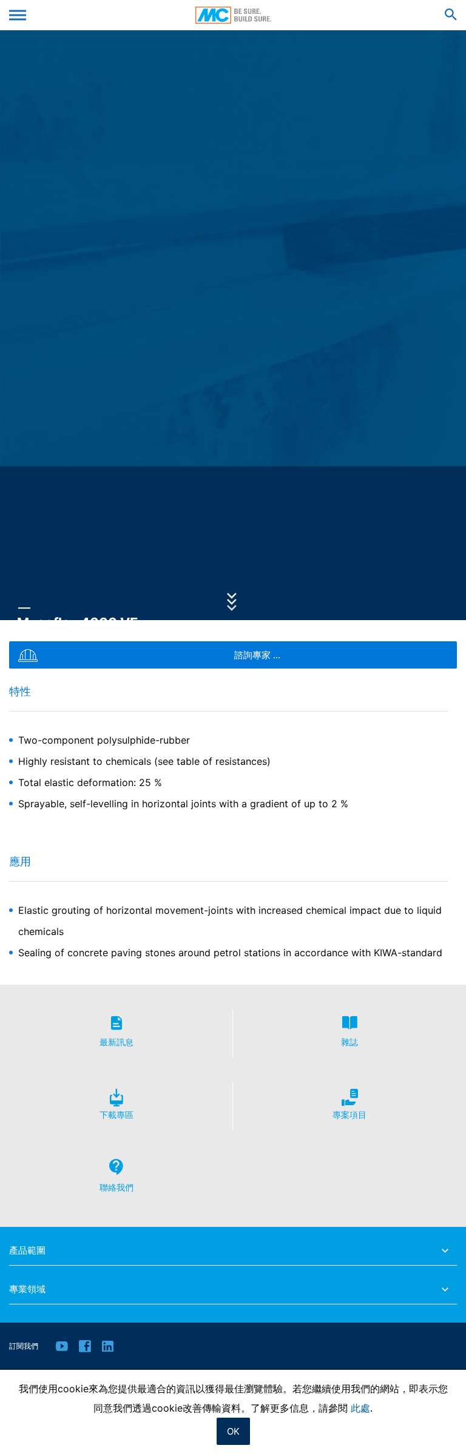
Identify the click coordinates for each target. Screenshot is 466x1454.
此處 (360, 1408)
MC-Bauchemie (233, 15)
